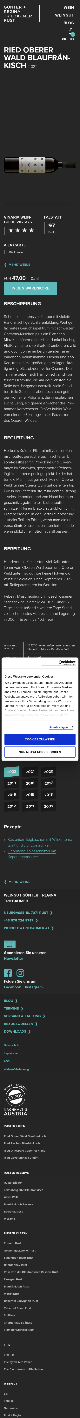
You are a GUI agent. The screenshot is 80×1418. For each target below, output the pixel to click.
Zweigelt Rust (13, 1279)
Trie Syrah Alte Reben (18, 1362)
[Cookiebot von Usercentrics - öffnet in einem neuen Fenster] (59, 662)
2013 (48, 795)
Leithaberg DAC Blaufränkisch (23, 1190)
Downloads (15, 1031)
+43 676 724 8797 (18, 920)
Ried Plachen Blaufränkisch (22, 1143)
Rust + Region (13, 1415)
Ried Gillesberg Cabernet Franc (24, 1150)
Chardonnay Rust (15, 1265)
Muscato (9, 1219)
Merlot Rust (11, 1294)
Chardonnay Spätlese (18, 1322)
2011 (30, 806)
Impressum (11, 1053)
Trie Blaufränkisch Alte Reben (23, 1369)
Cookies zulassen (40, 739)
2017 (48, 783)
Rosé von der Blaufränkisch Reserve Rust (31, 1272)
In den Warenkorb (31, 288)
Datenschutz (12, 1045)
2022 (11, 771)
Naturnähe (11, 1408)
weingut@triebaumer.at (26, 928)
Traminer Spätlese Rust (19, 1330)
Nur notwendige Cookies (40, 751)
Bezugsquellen (18, 1024)
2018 (30, 783)
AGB (7, 1061)
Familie (9, 1401)
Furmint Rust (12, 1243)
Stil (6, 1394)
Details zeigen (58, 727)
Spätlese (9, 1315)
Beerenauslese (13, 1211)
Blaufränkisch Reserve (18, 1204)
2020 (48, 771)
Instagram (34, 987)
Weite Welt (11, 1197)
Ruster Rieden (13, 1182)
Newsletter (13, 958)
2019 (11, 783)
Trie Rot (9, 1354)
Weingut (64, 15)
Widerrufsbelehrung (16, 1069)
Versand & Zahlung (22, 1016)
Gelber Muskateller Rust (20, 1250)
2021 (30, 771)
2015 (30, 795)
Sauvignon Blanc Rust (18, 1257)
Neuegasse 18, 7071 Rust (26, 913)
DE (64, 38)
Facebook (12, 987)
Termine (11, 1008)
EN (72, 38)
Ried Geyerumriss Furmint (21, 1157)
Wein (69, 7)
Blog (68, 23)
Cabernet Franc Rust (17, 1308)
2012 (11, 806)
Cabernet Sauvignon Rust (21, 1301)
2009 (48, 806)
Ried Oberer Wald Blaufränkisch (25, 1136)
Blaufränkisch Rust (16, 1286)
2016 (11, 795)
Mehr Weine (19, 265)
